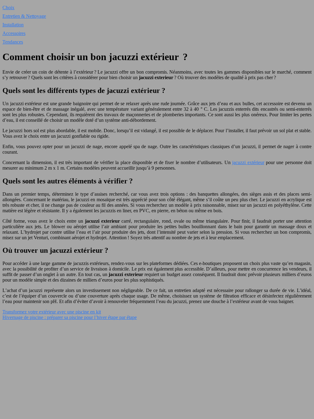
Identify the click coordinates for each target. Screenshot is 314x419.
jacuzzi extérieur (248, 162)
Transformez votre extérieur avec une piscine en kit (51, 311)
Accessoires (13, 33)
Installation (13, 24)
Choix (8, 7)
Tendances (12, 41)
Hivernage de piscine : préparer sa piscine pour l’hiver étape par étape (69, 317)
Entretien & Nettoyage (24, 16)
